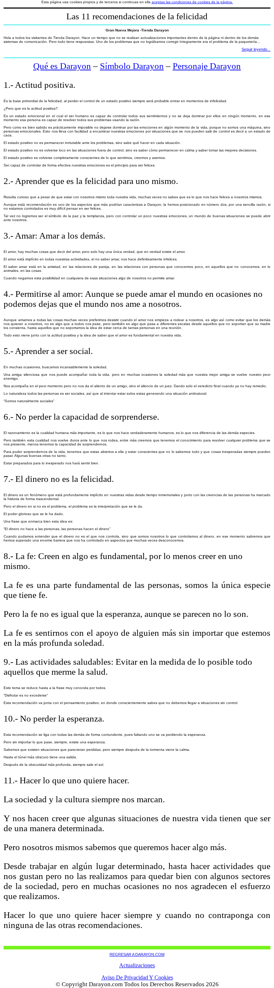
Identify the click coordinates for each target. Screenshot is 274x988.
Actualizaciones (137, 965)
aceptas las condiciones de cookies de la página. (192, 2)
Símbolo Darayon (132, 66)
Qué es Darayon (62, 66)
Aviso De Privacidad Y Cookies (137, 977)
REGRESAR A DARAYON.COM (137, 954)
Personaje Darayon (207, 66)
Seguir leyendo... (256, 49)
